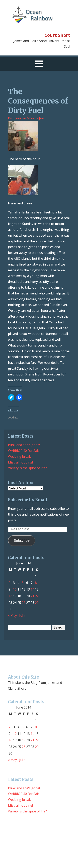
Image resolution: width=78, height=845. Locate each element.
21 (32, 596)
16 (10, 596)
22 (37, 596)
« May (12, 615)
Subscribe (22, 540)
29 (37, 602)
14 (32, 589)
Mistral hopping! (20, 462)
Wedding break (19, 456)
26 (23, 602)
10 (15, 589)
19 (23, 596)
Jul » (22, 615)
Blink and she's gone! (24, 445)
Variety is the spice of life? (27, 468)
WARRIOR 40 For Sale (24, 450)
